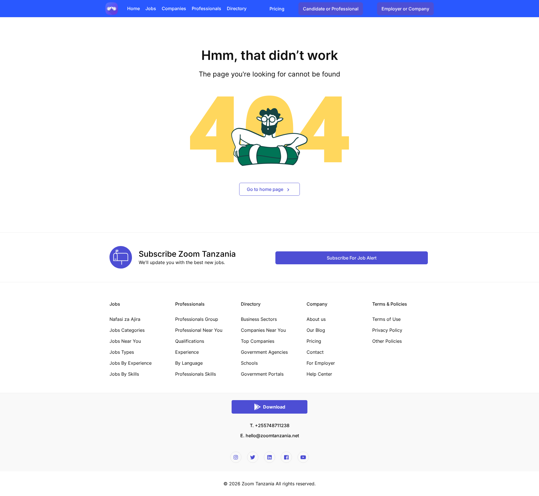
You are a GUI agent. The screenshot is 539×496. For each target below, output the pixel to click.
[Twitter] (252, 457)
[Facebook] (286, 457)
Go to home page (265, 189)
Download (274, 407)
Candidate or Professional (330, 9)
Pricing (277, 9)
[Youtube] (303, 457)
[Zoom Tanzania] (111, 8)
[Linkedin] (269, 457)
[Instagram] (235, 457)
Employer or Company (405, 9)
